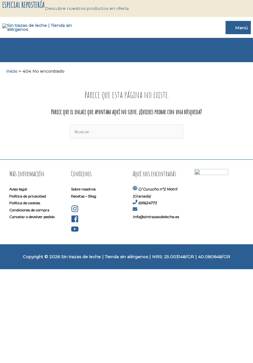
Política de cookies (24, 203)
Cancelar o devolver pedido (32, 217)
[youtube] (75, 231)
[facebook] (75, 221)
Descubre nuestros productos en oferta (87, 8)
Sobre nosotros (83, 189)
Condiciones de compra (29, 210)
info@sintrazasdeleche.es (156, 217)
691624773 (147, 203)
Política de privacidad (27, 196)
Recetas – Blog (83, 196)
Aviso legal (18, 189)
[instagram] (75, 211)
